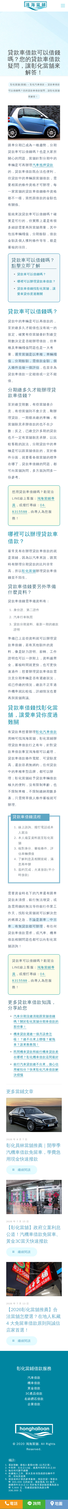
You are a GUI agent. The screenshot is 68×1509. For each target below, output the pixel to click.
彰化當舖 (29, 571)
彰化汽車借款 (46, 732)
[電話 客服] (11, 1504)
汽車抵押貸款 (42, 165)
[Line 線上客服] (34, 1504)
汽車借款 (34, 1378)
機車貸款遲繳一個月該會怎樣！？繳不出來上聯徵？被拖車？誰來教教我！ (34, 1039)
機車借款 (34, 1383)
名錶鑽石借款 (34, 1399)
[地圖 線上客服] (56, 1504)
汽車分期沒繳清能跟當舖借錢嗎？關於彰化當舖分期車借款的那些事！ (36, 1021)
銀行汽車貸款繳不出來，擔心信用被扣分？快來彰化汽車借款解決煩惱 (36, 1069)
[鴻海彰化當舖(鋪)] (35, 5)
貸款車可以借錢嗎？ (31, 274)
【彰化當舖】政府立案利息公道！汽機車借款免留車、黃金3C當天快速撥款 (33, 1234)
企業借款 (34, 1404)
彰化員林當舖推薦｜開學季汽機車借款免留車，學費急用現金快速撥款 (33, 1152)
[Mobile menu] (63, 5)
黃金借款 (34, 1388)
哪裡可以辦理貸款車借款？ (36, 281)
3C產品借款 (34, 1394)
